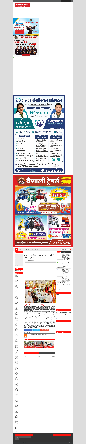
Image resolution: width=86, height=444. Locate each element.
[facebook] (62, 1)
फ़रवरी (15, 282)
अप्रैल (15, 280)
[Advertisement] (43, 10)
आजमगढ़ (20, 249)
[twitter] (64, 1)
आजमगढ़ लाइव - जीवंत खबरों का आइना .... (24, 442)
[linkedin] (68, 1)
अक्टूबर (15, 287)
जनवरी (15, 298)
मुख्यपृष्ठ (39, 356)
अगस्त (15, 275)
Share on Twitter (37, 329)
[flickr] (66, 1)
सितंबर (15, 303)
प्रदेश (23, 249)
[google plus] (70, 1)
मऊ (26, 249)
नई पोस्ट (25, 356)
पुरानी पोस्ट (53, 356)
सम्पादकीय (36, 249)
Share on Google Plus (45, 329)
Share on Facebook (29, 329)
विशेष (32, 249)
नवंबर (15, 286)
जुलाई (15, 276)
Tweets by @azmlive (18, 270)
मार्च (15, 281)
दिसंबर (15, 285)
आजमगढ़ (16, 254)
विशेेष (16, 263)
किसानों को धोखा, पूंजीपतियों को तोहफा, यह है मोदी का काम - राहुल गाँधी (63, 313)
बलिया (29, 249)
